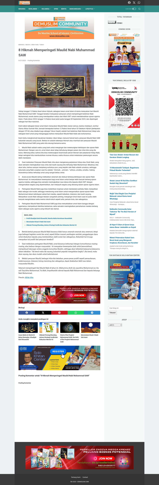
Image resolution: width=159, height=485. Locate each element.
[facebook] (26, 313)
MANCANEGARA (75, 9)
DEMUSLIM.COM (83, 482)
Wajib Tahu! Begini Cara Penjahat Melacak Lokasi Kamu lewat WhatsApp (123, 196)
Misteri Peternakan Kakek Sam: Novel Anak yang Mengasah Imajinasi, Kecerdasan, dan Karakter (124, 240)
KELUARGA (45, 9)
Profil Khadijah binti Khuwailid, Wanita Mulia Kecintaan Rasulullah (49, 218)
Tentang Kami (75, 477)
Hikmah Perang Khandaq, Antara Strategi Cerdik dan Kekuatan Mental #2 (51, 225)
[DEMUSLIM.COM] (25, 2)
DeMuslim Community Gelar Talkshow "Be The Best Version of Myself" (123, 211)
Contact (85, 477)
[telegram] (92, 313)
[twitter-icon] (134, 2)
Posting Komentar (34, 60)
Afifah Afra (29, 277)
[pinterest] (59, 313)
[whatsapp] (76, 313)
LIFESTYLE (89, 9)
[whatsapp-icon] (139, 2)
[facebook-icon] (129, 2)
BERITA (63, 9)
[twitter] (43, 313)
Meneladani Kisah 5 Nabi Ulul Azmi (38, 222)
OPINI (56, 9)
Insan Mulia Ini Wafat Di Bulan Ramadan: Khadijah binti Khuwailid (27, 337)
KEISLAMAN (33, 9)
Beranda (21, 9)
